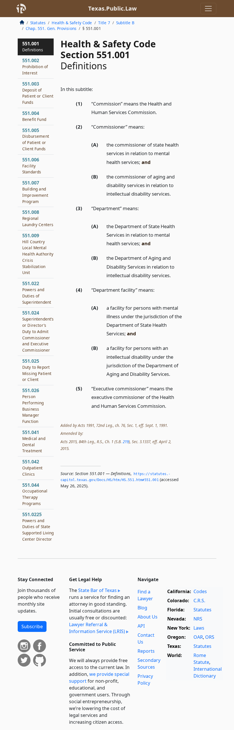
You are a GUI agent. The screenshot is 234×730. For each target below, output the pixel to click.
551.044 (34, 494)
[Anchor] (96, 88)
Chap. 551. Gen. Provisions (51, 28)
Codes (200, 591)
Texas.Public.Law (112, 8)
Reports (146, 651)
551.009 (38, 253)
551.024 (38, 331)
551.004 (34, 116)
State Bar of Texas (97, 590)
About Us (148, 617)
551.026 (33, 405)
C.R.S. (199, 600)
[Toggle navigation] (208, 8)
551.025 (36, 370)
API (141, 626)
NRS (197, 619)
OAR (198, 637)
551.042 (32, 468)
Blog (142, 608)
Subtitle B (125, 22)
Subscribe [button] (32, 626)
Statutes (38, 22)
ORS (209, 637)
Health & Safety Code (72, 22)
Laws (198, 628)
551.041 (33, 441)
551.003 (37, 93)
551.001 (32, 46)
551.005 (35, 139)
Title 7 (104, 22)
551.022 (36, 292)
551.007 (35, 192)
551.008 (37, 218)
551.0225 (38, 526)
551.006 (31, 166)
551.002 (35, 66)
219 (126, 441)
